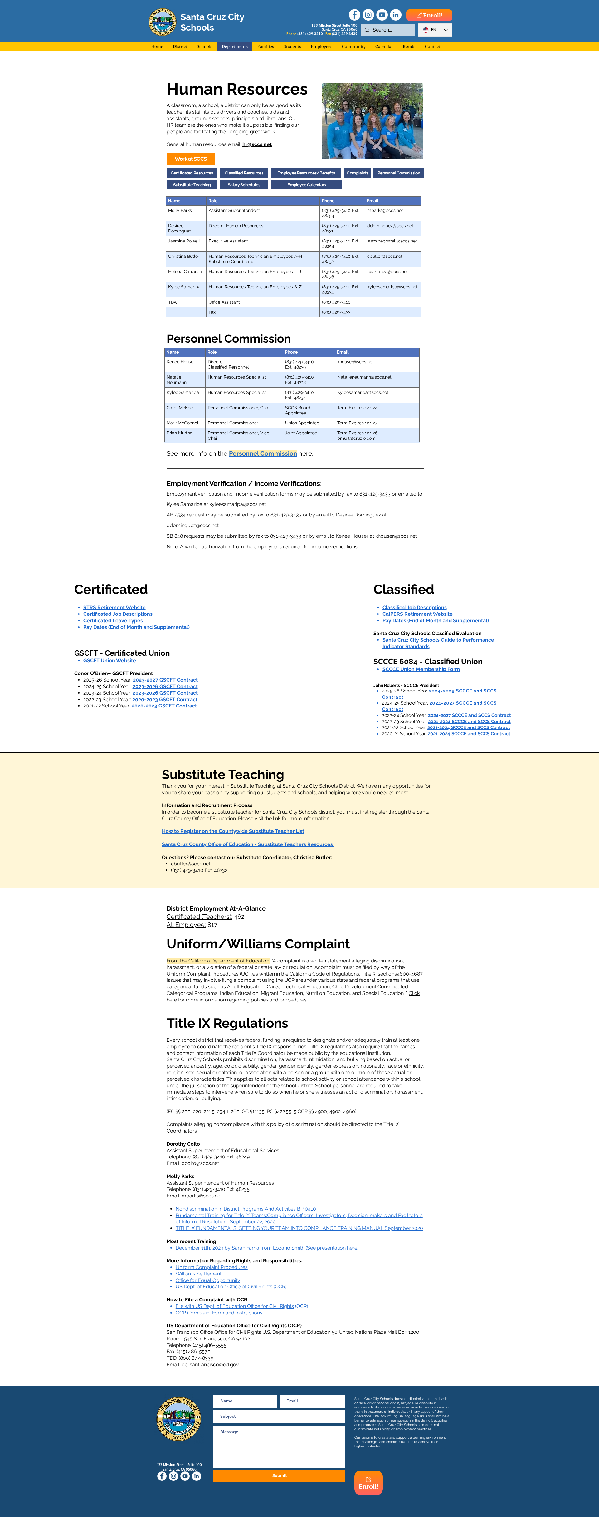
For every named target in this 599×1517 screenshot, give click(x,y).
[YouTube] (382, 15)
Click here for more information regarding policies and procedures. (293, 996)
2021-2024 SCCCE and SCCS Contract (469, 721)
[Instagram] (368, 15)
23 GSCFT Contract (174, 699)
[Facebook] (354, 15)
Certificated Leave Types (113, 621)
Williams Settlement (199, 1274)
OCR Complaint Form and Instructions (219, 1313)
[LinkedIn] (396, 15)
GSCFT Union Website (109, 660)
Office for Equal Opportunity (208, 1280)
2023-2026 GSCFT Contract (165, 693)
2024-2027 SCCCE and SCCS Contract (469, 715)
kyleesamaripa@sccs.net (237, 504)
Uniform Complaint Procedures (212, 1267)
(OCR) (279, 1286)
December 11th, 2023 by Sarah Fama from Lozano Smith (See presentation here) (267, 1248)
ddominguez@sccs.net (193, 525)
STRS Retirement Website (114, 607)
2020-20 (142, 699)
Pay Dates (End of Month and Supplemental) (136, 627)
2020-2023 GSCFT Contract (164, 706)
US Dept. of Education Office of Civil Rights (224, 1286)
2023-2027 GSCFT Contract (165, 680)
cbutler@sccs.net (190, 864)
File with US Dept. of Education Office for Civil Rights (235, 1306)
